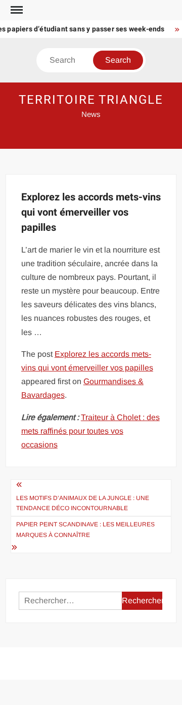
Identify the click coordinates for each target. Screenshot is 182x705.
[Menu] (16, 10)
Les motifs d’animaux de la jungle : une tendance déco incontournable (82, 503)
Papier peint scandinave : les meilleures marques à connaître (85, 529)
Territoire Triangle (91, 100)
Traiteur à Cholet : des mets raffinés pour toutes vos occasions (90, 431)
